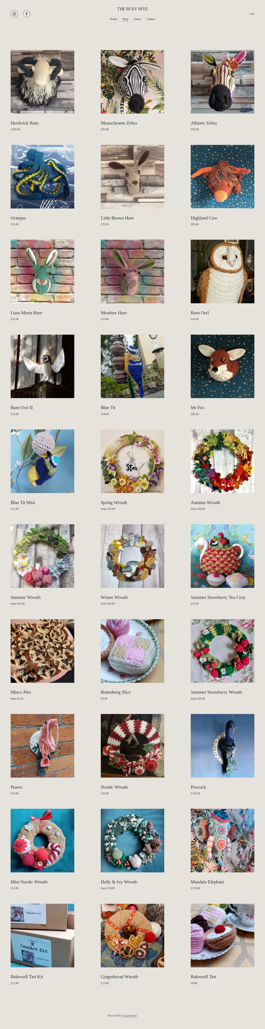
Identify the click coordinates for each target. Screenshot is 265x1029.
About (137, 19)
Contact (150, 19)
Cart (251, 13)
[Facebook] (26, 13)
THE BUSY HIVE (132, 8)
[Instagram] (14, 13)
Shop (125, 19)
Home (113, 19)
